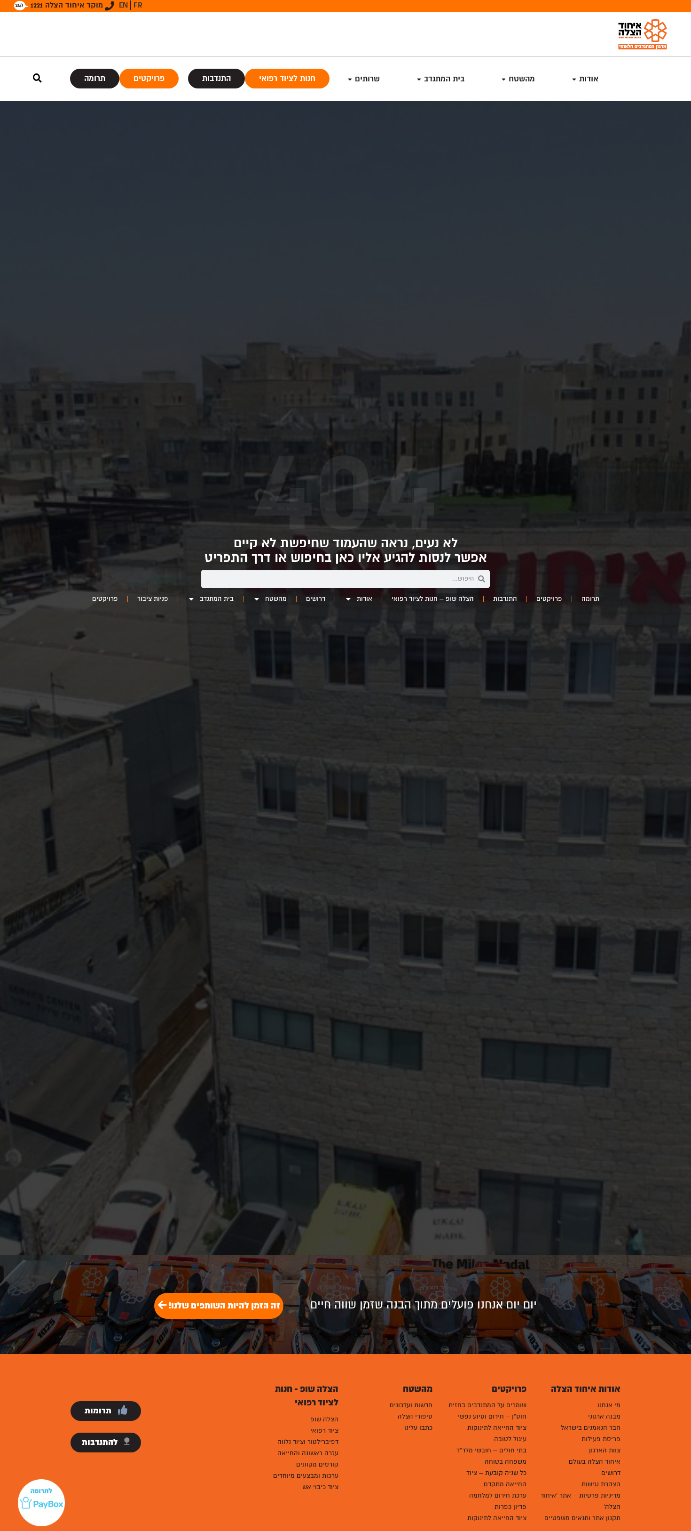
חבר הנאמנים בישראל (590, 1428)
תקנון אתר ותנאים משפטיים (582, 1518)
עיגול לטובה (510, 1439)
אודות (588, 79)
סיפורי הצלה (415, 1416)
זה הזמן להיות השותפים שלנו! (223, 1305)
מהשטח (522, 79)
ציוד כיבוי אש (320, 1487)
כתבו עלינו (418, 1428)
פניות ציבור (152, 599)
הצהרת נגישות (600, 1484)
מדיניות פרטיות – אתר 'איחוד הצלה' (580, 1501)
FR (137, 5)
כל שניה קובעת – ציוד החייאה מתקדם (496, 1478)
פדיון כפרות (510, 1507)
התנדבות (216, 78)
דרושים (315, 599)
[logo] (642, 34)
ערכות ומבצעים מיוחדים (305, 1476)
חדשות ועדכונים (411, 1405)
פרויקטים (149, 78)
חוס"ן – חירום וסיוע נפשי (492, 1416)
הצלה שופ (324, 1419)
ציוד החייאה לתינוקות (496, 1428)
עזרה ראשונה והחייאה (307, 1453)
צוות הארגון (604, 1450)
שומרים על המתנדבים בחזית (487, 1405)
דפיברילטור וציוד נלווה (307, 1442)
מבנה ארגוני (604, 1416)
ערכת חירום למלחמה (497, 1495)
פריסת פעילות (600, 1439)
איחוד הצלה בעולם (594, 1462)
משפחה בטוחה (505, 1462)
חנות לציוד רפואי (287, 78)
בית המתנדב (217, 599)
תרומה (94, 78)
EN (123, 5)
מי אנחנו (608, 1405)
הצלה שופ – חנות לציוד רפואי (433, 599)
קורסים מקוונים (317, 1464)
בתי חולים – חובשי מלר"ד (491, 1450)
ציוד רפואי (324, 1431)
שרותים (367, 79)
